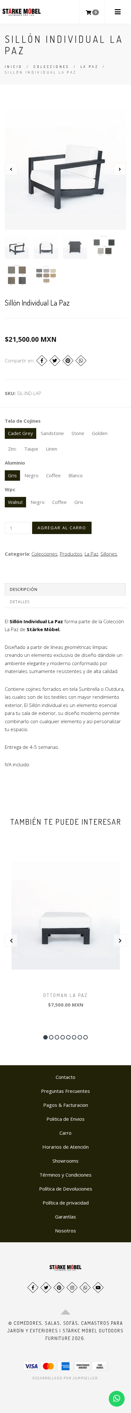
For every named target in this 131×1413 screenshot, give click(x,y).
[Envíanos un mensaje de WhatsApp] (117, 1399)
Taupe (31, 449)
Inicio (13, 66)
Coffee (53, 475)
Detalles (20, 601)
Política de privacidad (66, 1202)
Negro (31, 475)
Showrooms (65, 1161)
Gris (12, 475)
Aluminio (15, 462)
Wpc (10, 489)
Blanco (75, 475)
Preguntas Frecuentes (65, 1091)
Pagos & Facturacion (65, 1105)
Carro (65, 1133)
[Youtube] (98, 1287)
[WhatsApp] (85, 1287)
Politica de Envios (65, 1119)
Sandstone (52, 433)
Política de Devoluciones (65, 1188)
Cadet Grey (20, 433)
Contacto (65, 1077)
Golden (99, 433)
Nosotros (65, 1230)
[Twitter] (55, 361)
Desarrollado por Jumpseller (65, 1378)
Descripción (24, 589)
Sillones (108, 554)
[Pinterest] (68, 361)
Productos (71, 554)
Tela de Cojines (23, 421)
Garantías (65, 1216)
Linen (51, 449)
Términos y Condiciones (65, 1175)
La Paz (89, 66)
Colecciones (51, 66)
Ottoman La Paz (65, 995)
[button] (45, 1037)
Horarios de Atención (65, 1147)
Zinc (12, 449)
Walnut (15, 502)
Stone (78, 433)
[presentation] (11, 169)
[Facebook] (42, 361)
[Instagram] (72, 1287)
